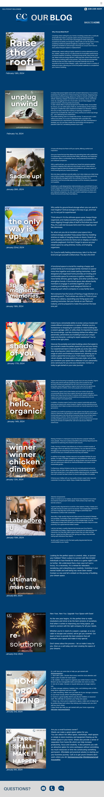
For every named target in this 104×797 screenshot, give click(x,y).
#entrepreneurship (75, 757)
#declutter (54, 709)
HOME (96, 22)
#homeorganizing (57, 673)
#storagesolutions (64, 709)
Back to (89, 22)
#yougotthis (55, 760)
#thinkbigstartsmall (90, 757)
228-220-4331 (95, 9)
